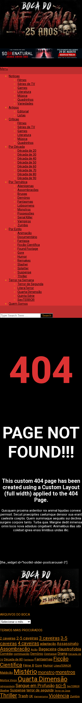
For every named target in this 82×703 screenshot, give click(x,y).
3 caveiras (49, 638)
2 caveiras (8, 638)
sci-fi (61, 685)
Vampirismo (41, 696)
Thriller (8, 695)
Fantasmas (43, 659)
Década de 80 (13, 659)
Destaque (50, 653)
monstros (65, 672)
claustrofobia (69, 649)
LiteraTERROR (62, 665)
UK (31, 696)
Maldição (6, 673)
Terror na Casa (62, 690)
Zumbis (75, 696)
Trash (23, 696)
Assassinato (68, 644)
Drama (62, 654)
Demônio (36, 654)
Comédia (6, 654)
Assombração (15, 649)
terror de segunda (40, 690)
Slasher (4, 690)
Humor (48, 665)
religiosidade (7, 686)
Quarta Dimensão (42, 679)
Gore (38, 665)
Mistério (25, 671)
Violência (59, 695)
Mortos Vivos (8, 680)
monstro (46, 672)
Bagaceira (47, 649)
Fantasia (29, 659)
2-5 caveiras (27, 638)
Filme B (28, 665)
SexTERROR (73, 686)
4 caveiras (28, 643)
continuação (22, 653)
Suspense (18, 690)
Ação (34, 649)
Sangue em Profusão (35, 685)
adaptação (48, 644)
